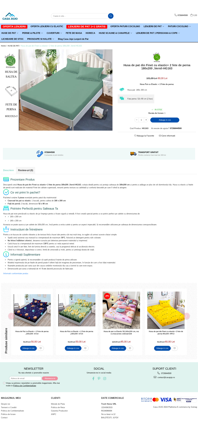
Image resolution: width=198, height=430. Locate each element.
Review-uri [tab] (25, 170)
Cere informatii (168, 136)
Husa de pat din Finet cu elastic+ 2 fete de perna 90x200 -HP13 (166, 332)
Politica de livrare (8, 414)
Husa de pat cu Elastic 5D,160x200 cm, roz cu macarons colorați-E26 (121, 332)
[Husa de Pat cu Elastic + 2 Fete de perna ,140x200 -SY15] (76, 310)
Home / (4, 46)
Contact (4, 418)
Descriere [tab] (8, 170)
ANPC (53, 414)
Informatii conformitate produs (15, 273)
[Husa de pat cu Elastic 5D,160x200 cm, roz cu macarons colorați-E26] (121, 310)
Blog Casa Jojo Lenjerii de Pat (73, 39)
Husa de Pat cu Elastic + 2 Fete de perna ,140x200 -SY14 (32, 332)
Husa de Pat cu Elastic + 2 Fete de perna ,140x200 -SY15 (76, 332)
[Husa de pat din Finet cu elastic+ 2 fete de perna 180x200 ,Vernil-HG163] (57, 90)
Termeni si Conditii (9, 407)
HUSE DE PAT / (14, 46)
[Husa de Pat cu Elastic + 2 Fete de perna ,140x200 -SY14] (32, 310)
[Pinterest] (98, 378)
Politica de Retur (58, 407)
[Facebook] (93, 378)
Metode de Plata (58, 404)
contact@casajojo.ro (166, 377)
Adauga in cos (165, 120)
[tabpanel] (57, 90)
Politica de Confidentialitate (24, 386)
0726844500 (166, 373)
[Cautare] (110, 16)
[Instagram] (104, 378)
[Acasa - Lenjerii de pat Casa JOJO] (15, 16)
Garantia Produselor (59, 411)
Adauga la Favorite (145, 136)
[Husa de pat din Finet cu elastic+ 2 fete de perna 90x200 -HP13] (166, 310)
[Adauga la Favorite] (40, 348)
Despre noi (5, 404)
